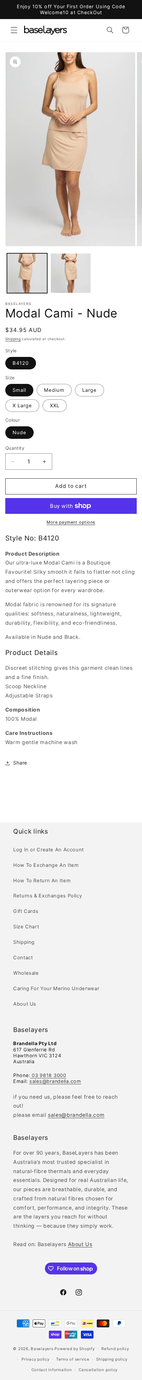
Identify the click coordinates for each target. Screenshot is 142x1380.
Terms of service (72, 1359)
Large (89, 390)
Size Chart (26, 927)
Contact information (51, 1369)
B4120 (21, 363)
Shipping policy (111, 1359)
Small (19, 390)
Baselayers (42, 1348)
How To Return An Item (42, 881)
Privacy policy (35, 1359)
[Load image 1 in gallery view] (27, 273)
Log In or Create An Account (48, 850)
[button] (13, 30)
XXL (54, 406)
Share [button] (20, 763)
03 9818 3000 (48, 1075)
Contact (23, 958)
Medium (54, 390)
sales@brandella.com (55, 1081)
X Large (22, 406)
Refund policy (115, 1348)
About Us (24, 1004)
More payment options (71, 522)
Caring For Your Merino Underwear (56, 988)
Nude (19, 433)
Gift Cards (25, 911)
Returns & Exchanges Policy (47, 896)
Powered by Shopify (74, 1348)
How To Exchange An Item (46, 865)
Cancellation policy (98, 1369)
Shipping (13, 339)
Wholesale (26, 973)
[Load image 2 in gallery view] (71, 273)
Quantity (14, 448)
